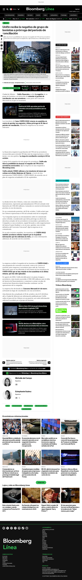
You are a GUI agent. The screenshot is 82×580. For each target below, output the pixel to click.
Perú (43, 539)
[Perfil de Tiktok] (23, 528)
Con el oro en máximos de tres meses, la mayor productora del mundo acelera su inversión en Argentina (62, 257)
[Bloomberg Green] (68, 310)
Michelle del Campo (9, 82)
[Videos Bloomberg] (68, 285)
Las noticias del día (26, 409)
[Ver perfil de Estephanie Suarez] (8, 395)
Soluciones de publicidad (48, 573)
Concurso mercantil (17, 405)
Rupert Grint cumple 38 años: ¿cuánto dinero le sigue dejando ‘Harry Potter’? (49, 508)
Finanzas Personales (7, 563)
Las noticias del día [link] (9, 15)
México (6, 23)
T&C (43, 561)
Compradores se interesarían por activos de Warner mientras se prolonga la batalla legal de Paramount (10, 473)
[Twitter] (19, 398)
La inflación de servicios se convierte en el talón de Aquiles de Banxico (62, 84)
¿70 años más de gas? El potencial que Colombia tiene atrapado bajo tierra (63, 221)
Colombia (44, 535)
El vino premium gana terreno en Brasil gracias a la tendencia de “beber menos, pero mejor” (70, 508)
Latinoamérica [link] (54, 15)
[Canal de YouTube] (11, 528)
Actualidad (5, 560)
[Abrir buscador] (7, 9)
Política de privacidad (47, 557)
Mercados (4, 557)
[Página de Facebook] (3, 528)
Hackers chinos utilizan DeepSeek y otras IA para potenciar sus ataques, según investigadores (70, 472)
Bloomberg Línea (28, 405)
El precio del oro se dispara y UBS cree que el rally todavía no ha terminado (63, 76)
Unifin (7, 405)
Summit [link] (38, 15)
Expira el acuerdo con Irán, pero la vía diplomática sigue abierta (63, 290)
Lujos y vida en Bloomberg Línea (16, 485)
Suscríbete (44, 556)
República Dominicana (47, 547)
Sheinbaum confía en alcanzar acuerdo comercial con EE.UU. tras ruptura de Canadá (38, 363)
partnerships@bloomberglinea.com (50, 569)
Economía (4, 556)
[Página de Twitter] (7, 528)
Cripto (4, 561)
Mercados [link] (30, 15)
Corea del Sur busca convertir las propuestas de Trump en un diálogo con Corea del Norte (69, 441)
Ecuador (44, 540)
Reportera (18, 381)
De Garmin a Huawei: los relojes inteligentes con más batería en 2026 (30, 507)
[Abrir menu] (3, 9)
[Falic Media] (70, 11)
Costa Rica (44, 545)
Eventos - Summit (46, 567)
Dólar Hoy (4, 559)
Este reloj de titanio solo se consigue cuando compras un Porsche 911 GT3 (11, 508)
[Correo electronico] (16, 384)
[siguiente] (49, 362)
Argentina (44, 533)
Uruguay (44, 543)
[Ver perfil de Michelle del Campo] (8, 381)
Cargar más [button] (41, 482)
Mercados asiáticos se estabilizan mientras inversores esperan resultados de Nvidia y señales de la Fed (49, 442)
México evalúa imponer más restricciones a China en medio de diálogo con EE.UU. (63, 51)
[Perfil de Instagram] (15, 528)
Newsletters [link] (21, 15)
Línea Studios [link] (73, 15)
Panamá (44, 542)
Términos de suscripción (48, 559)
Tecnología (44, 560)
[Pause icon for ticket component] (4, 19)
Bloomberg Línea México (41, 405)
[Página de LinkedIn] (19, 528)
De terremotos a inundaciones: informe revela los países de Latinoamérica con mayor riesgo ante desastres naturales (63, 333)
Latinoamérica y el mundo (48, 529)
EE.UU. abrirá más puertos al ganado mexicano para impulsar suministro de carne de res (50, 472)
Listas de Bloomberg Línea (8, 566)
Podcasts (4, 564)
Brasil (43, 531)
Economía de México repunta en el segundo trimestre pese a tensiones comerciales (63, 147)
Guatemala (44, 549)
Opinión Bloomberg (62, 263)
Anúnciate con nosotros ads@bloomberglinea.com (54, 570)
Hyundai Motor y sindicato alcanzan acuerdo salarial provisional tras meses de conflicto (11, 441)
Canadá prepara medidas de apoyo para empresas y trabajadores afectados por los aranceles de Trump (31, 473)
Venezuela (44, 536)
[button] (1, 36)
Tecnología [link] (63, 15)
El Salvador (45, 546)
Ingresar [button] (77, 9)
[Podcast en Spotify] (27, 528)
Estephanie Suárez (20, 82)
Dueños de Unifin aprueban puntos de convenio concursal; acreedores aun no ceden (32, 108)
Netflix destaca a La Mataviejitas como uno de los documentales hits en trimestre (33, 325)
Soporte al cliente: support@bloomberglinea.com (53, 572)
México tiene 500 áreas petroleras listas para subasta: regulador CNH (32, 307)
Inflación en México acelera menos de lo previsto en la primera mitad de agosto (62, 136)
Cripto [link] (45, 15)
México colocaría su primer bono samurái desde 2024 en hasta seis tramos (14, 363)
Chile (43, 537)
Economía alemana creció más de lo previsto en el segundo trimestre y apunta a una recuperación (31, 442)
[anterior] (3, 362)
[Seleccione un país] (18, 9)
